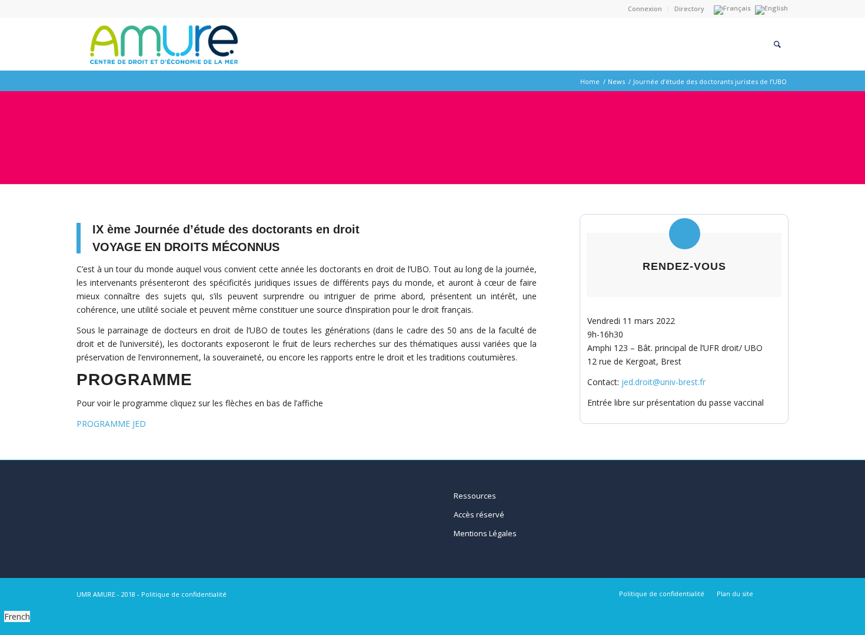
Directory (689, 8)
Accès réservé (479, 514)
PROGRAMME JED (111, 423)
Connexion (645, 8)
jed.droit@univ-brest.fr (663, 381)
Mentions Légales (485, 533)
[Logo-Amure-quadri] (162, 44)
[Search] (777, 44)
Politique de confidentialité (184, 594)
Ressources (475, 495)
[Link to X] (780, 593)
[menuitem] (645, 9)
